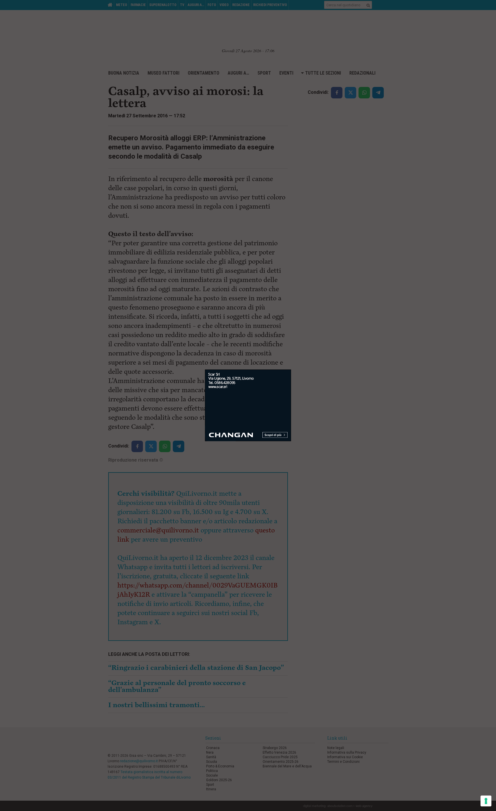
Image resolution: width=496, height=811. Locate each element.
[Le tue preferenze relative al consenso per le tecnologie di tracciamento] (485, 801)
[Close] (291, 370)
